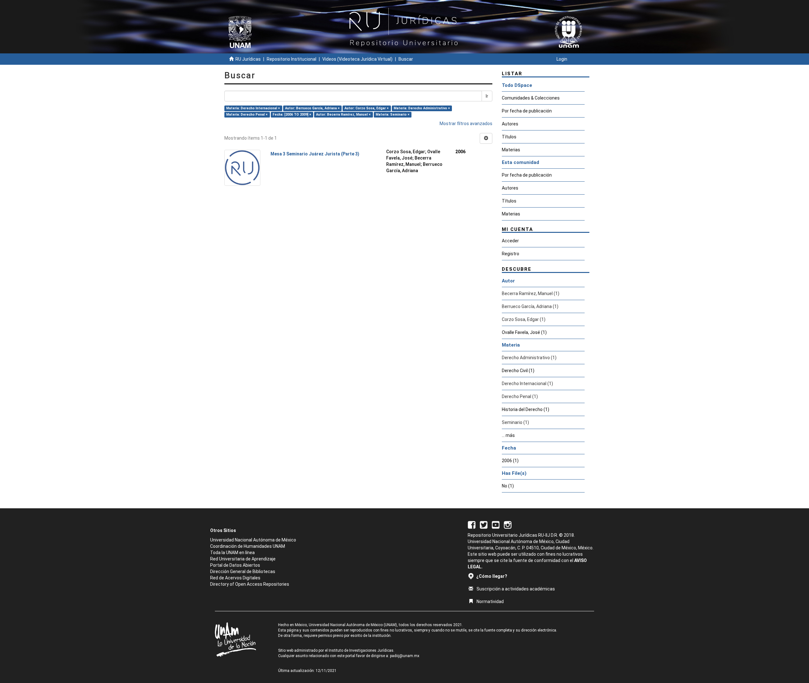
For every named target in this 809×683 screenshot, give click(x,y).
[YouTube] (496, 524)
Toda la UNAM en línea (232, 552)
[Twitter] (484, 524)
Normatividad (490, 601)
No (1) (508, 485)
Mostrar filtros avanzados (466, 123)
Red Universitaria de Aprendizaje (243, 558)
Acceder (510, 240)
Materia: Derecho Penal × (247, 114)
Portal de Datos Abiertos (235, 565)
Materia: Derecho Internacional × (253, 108)
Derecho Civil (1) (518, 370)
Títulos (509, 136)
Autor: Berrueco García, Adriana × (312, 108)
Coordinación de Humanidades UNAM (247, 546)
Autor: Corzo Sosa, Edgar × (366, 108)
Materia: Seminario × (393, 114)
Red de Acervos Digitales (235, 577)
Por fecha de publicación (527, 110)
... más (508, 435)
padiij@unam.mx (404, 656)
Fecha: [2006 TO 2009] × (292, 114)
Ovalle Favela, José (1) (524, 332)
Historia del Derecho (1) (525, 409)
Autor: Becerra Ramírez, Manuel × (343, 114)
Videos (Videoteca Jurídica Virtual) (357, 59)
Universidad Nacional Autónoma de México (253, 539)
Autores (510, 123)
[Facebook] (472, 524)
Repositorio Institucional (291, 59)
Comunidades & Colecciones (531, 97)
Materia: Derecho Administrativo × (422, 108)
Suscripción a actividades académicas (516, 588)
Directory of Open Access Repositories (249, 584)
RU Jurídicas (248, 59)
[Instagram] (508, 524)
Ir (487, 96)
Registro (510, 253)
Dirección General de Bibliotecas (242, 571)
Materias (511, 149)
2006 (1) (510, 460)
